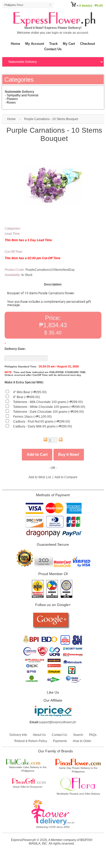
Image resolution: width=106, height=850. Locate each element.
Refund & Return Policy (30, 741)
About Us (39, 735)
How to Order (82, 741)
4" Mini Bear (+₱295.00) (30, 392)
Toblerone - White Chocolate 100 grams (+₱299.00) (49, 407)
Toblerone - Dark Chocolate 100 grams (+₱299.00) (48, 412)
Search (78, 735)
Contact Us (52, 49)
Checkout (87, 44)
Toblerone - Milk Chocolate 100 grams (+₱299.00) (48, 402)
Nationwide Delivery (19, 92)
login (55, 33)
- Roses (10, 102)
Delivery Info (18, 735)
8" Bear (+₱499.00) (26, 397)
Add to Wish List (40, 477)
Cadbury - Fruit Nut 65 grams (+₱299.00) (41, 421)
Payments (60, 741)
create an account (75, 33)
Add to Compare (66, 477)
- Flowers (11, 99)
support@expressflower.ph (57, 722)
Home (15, 44)
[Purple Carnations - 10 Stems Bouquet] (53, 213)
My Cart (69, 44)
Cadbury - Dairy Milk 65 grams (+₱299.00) (42, 426)
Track (53, 44)
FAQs (92, 735)
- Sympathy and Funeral (21, 95)
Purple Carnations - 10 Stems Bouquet (51, 119)
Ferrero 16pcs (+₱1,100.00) (32, 416)
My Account (34, 44)
